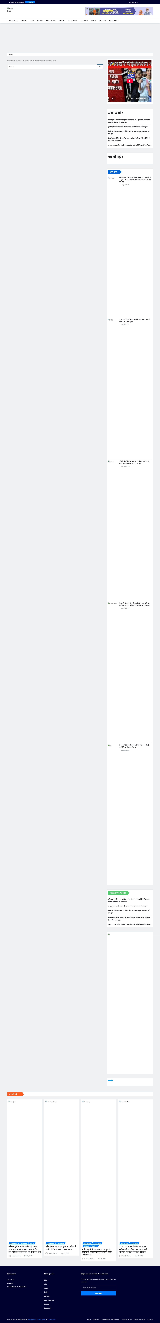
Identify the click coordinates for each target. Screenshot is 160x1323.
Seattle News (41, 1319)
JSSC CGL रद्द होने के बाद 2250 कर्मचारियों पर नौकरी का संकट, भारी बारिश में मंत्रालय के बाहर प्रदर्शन (133, 1249)
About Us (10, 1280)
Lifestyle (114, 21)
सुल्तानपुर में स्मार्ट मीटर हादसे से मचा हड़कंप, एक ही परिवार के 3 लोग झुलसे (128, 127)
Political (50, 21)
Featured (47, 1308)
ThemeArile (51, 1319)
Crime (40, 21)
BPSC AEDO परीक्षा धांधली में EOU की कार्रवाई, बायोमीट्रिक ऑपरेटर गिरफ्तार (129, 145)
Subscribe (98, 1293)
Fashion (84, 21)
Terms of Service (139, 1319)
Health (102, 21)
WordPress (32, 1319)
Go (100, 67)
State (23, 21)
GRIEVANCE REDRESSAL (16, 1287)
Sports (62, 21)
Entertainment (49, 1300)
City (32, 21)
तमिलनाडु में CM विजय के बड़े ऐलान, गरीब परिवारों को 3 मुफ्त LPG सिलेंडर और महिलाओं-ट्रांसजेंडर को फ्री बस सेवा (135, 180)
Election (72, 21)
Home (10, 54)
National (13, 21)
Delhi (46, 1292)
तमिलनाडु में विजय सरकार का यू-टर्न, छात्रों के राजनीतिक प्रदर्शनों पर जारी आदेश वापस (97, 1252)
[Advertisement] (80, 37)
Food (93, 21)
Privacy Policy (127, 1319)
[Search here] (152, 21)
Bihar (46, 1280)
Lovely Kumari (16, 1256)
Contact (10, 1283)
